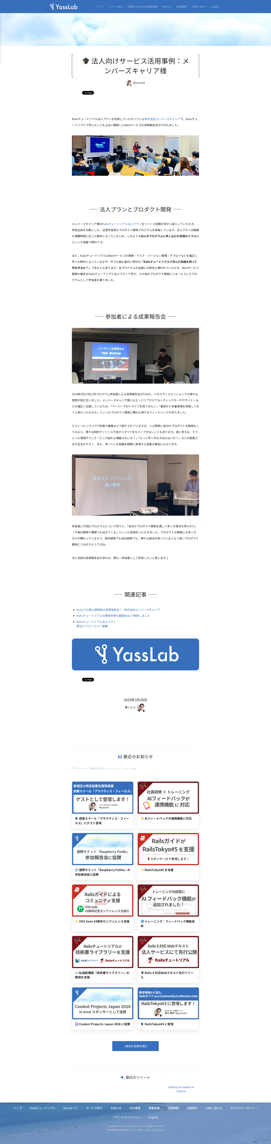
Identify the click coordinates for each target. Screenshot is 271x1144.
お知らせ (167, 6)
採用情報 (172, 1108)
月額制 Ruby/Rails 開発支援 (142, 6)
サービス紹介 (116, 6)
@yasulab (139, 82)
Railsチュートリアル (42, 1108)
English (215, 6)
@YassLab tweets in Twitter (181, 1089)
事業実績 (153, 1108)
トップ (100, 6)
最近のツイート (138, 1077)
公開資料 (191, 1108)
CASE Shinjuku (157, 1129)
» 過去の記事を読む (135, 1046)
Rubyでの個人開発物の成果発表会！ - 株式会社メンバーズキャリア (118, 610)
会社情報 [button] (181, 6)
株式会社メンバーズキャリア (162, 119)
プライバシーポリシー (244, 1108)
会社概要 (134, 1108)
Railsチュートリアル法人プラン (122, 224)
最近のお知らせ (137, 756)
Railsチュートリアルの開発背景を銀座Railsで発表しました (113, 615)
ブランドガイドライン (127, 1117)
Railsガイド (70, 1108)
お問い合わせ (199, 6)
